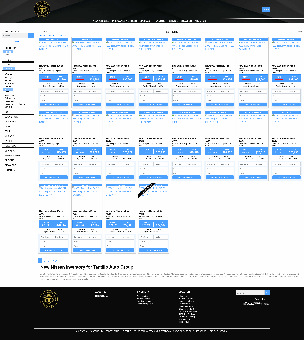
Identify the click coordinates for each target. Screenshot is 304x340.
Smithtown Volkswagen (188, 316)
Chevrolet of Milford (186, 309)
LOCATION (184, 292)
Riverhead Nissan (185, 303)
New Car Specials (144, 301)
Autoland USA (184, 319)
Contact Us (82, 331)
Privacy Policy (113, 331)
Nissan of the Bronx (186, 301)
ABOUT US (100, 292)
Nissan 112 (183, 295)
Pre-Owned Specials (145, 303)
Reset (17, 41)
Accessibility (97, 331)
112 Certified (184, 322)
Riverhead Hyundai (186, 306)
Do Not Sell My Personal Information (152, 331)
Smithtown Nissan (186, 298)
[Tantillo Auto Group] (42, 8)
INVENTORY (143, 292)
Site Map (127, 331)
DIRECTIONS (101, 296)
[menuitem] (18, 51)
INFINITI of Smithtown (187, 314)
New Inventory (142, 295)
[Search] (31, 35)
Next (55, 260)
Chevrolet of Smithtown (188, 311)
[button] (101, 21)
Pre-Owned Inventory (145, 298)
